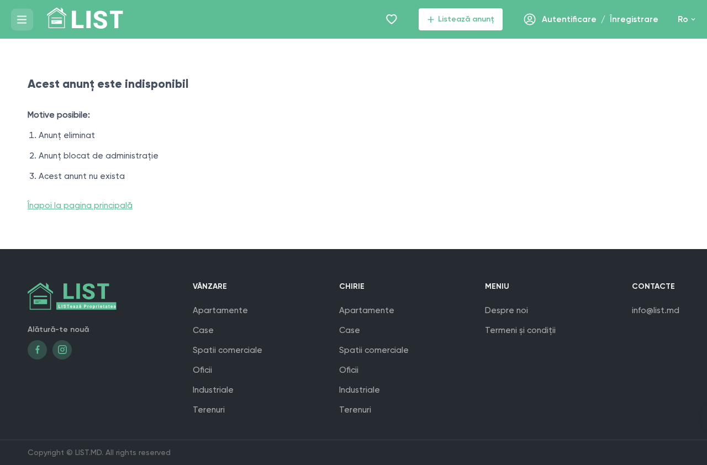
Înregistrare (634, 19)
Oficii (202, 370)
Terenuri (209, 410)
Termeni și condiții (520, 330)
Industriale (213, 390)
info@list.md (655, 310)
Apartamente (220, 310)
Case (203, 330)
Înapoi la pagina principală (80, 205)
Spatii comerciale (227, 350)
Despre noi (506, 310)
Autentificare (569, 19)
